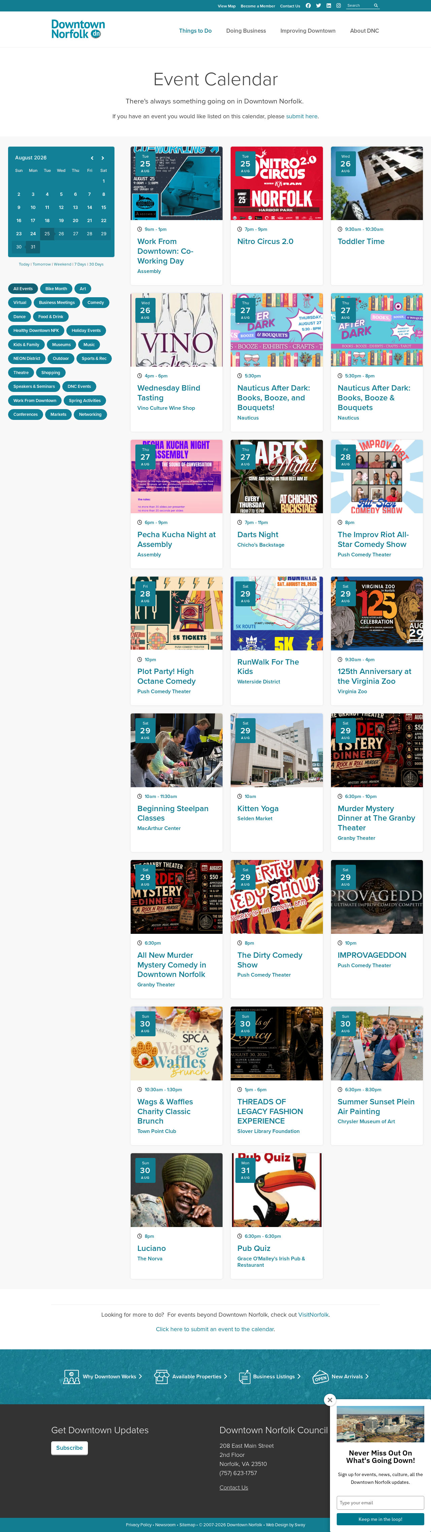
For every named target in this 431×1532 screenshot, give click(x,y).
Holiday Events (86, 330)
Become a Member (258, 6)
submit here (302, 116)
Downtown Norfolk (244, 1525)
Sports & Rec (94, 358)
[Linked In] (329, 5)
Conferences (25, 414)
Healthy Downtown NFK (36, 330)
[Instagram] (338, 5)
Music (89, 344)
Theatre (21, 372)
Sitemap (187, 1525)
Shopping (50, 372)
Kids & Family (26, 344)
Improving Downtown (308, 31)
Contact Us (290, 6)
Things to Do (195, 31)
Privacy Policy (139, 1525)
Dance (19, 316)
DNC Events (79, 386)
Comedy (96, 302)
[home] (78, 30)
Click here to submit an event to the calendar (215, 1329)
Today (24, 264)
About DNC (364, 31)
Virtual (19, 302)
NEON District (26, 358)
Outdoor (61, 358)
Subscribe (69, 1447)
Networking (90, 414)
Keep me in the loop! (380, 1519)
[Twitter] (318, 5)
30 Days (96, 264)
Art (83, 288)
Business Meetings (57, 302)
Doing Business (246, 31)
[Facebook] (308, 5)
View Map (227, 6)
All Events (23, 288)
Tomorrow (42, 264)
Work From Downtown (34, 400)
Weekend (62, 264)
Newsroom (165, 1525)
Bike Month (56, 288)
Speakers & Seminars (34, 386)
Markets (58, 414)
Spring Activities (85, 400)
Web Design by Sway (285, 1525)
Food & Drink (50, 316)
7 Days (80, 264)
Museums (61, 344)
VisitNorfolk (313, 1314)
